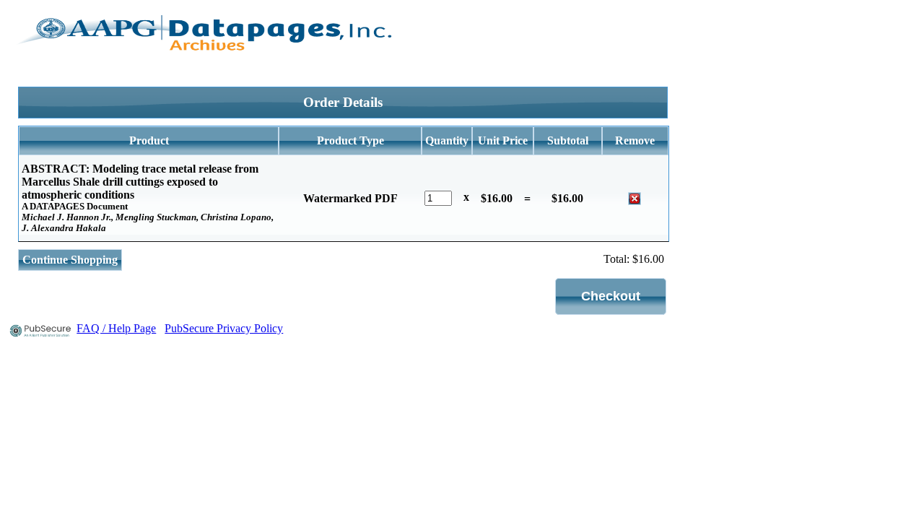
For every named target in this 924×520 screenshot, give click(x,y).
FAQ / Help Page (116, 328)
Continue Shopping (70, 260)
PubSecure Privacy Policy (224, 328)
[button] (610, 296)
